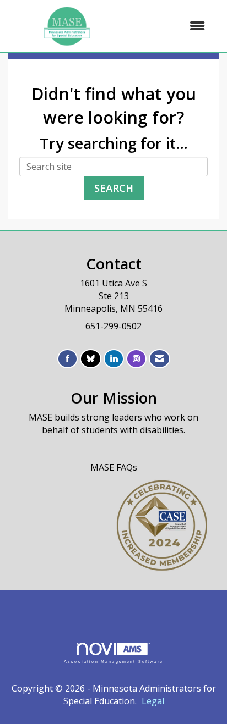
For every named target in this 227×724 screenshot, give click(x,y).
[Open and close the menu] (170, 26)
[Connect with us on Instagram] (136, 358)
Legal (153, 701)
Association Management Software (113, 661)
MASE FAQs (113, 467)
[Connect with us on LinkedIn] (114, 358)
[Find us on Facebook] (67, 358)
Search (113, 188)
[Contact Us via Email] (159, 358)
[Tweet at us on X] (90, 358)
